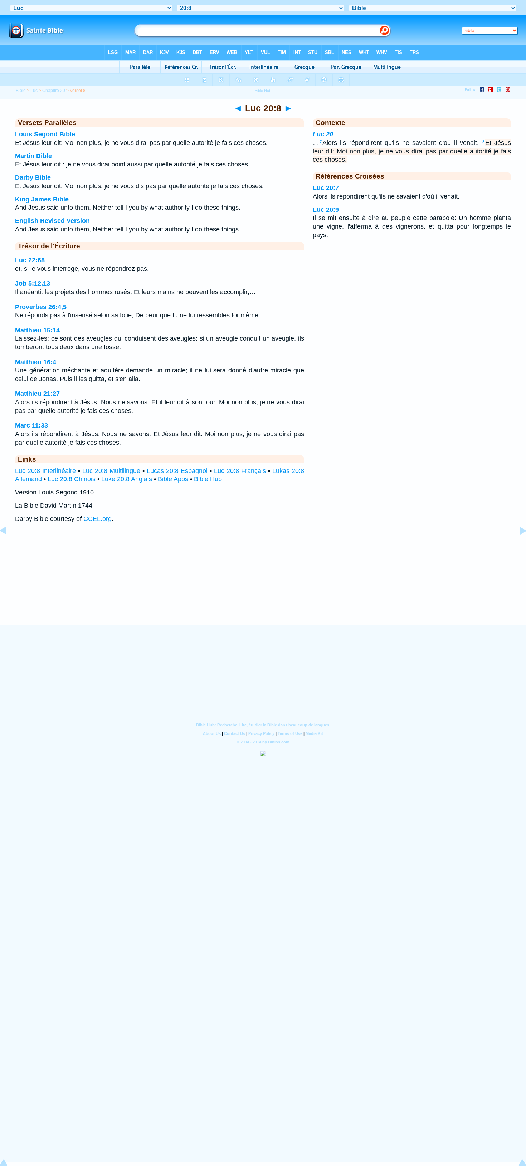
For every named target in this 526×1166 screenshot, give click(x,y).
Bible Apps (173, 479)
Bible (21, 90)
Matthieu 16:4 (35, 362)
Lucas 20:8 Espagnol (177, 470)
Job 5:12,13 (32, 283)
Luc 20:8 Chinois (72, 479)
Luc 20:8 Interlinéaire (45, 470)
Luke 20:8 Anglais (126, 479)
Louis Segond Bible (45, 134)
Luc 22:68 (30, 260)
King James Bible (42, 199)
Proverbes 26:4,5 (41, 307)
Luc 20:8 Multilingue (111, 470)
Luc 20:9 (326, 209)
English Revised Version (52, 220)
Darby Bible (33, 177)
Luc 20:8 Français (240, 470)
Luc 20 (323, 134)
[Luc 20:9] (517, 546)
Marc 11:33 (31, 425)
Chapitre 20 (53, 90)
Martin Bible (33, 156)
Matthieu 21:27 (37, 393)
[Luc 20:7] (9, 546)
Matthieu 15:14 (37, 330)
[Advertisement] (263, 581)
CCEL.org (97, 518)
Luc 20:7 (326, 187)
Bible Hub (208, 479)
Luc (34, 90)
